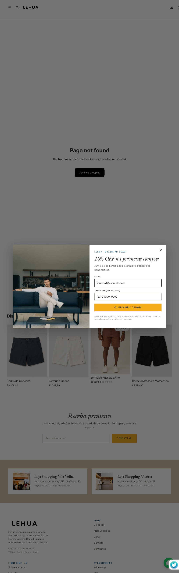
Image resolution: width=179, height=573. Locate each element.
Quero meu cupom (127, 307)
